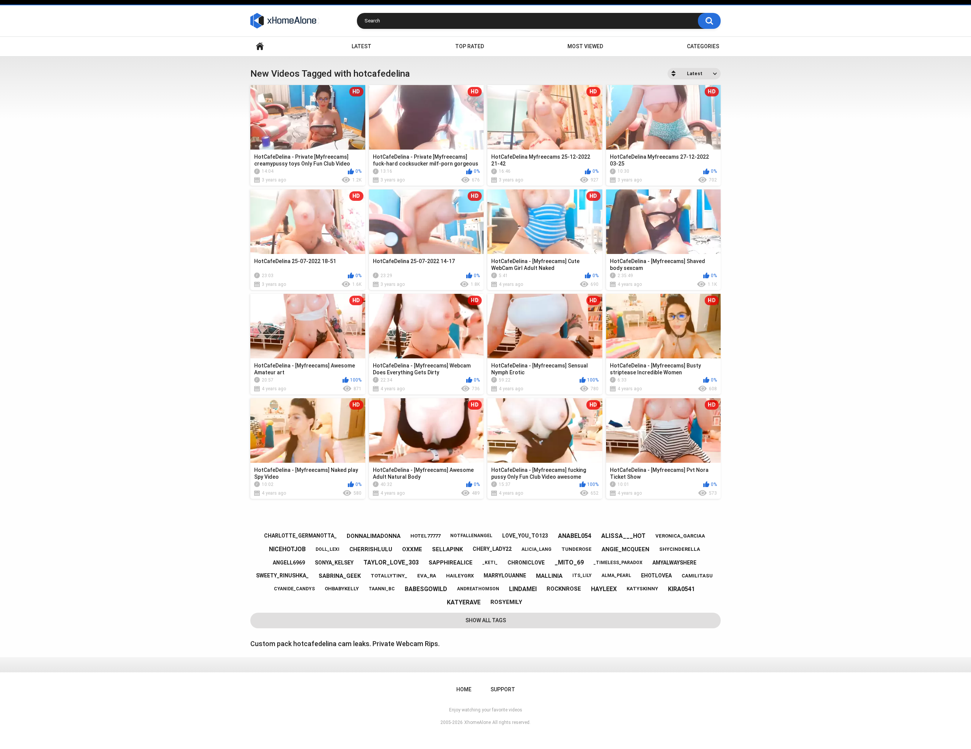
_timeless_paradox (618, 562)
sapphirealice (451, 562)
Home (259, 46)
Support (502, 689)
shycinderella (679, 549)
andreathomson (478, 588)
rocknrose (564, 588)
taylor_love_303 (391, 562)
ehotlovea (656, 575)
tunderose (576, 549)
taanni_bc (382, 588)
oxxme (412, 549)
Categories (703, 46)
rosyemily (506, 602)
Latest (361, 46)
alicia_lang (536, 549)
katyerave (464, 602)
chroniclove (526, 563)
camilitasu (697, 576)
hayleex (604, 589)
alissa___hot (623, 535)
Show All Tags (485, 620)
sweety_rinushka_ (282, 575)
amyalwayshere (674, 563)
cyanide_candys (294, 588)
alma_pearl (616, 575)
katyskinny (642, 588)
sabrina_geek (340, 575)
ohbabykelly (342, 588)
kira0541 (681, 589)
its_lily (582, 575)
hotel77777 (425, 536)
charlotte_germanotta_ (300, 536)
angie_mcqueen (625, 549)
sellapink (447, 549)
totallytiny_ (389, 576)
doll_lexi (327, 549)
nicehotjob (287, 549)
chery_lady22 (492, 549)
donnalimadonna (374, 536)
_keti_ (490, 562)
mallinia (549, 575)
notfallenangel (471, 535)
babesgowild (426, 589)
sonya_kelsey (334, 563)
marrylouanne (505, 575)
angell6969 (289, 563)
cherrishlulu (370, 549)
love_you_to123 (525, 536)
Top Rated (469, 46)
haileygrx (460, 576)
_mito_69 (569, 562)
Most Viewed (585, 46)
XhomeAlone (477, 722)
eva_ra (426, 576)
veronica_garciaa (680, 536)
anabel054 (574, 535)
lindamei (523, 589)
